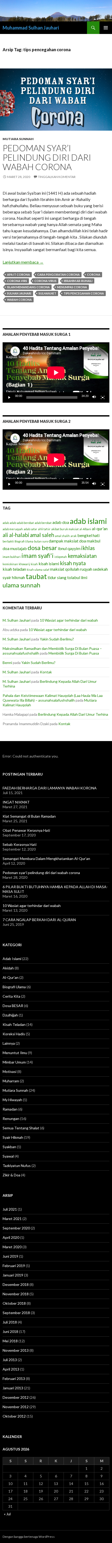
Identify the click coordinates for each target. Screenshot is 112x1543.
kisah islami (49, 563)
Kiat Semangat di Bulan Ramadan (29, 816)
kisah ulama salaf (38, 569)
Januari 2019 (13, 1275)
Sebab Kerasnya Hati (19, 844)
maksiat (57, 569)
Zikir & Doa (11, 1175)
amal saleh (42, 535)
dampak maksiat (63, 540)
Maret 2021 (12, 1218)
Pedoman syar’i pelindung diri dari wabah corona (47, 157)
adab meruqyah (13, 529)
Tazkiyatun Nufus (17, 1165)
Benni (7, 662)
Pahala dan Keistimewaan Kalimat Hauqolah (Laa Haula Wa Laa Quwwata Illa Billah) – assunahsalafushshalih (53, 697)
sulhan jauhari (19, 293)
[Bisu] (94, 397)
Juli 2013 (10, 1359)
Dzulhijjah (10, 1015)
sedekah (100, 569)
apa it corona (18, 274)
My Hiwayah (12, 1099)
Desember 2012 (16, 1397)
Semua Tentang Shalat (21, 1128)
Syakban (9, 1147)
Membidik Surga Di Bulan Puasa (73, 653)
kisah (34, 564)
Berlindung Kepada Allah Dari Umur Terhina (73, 714)
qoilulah (72, 569)
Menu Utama (105, 27)
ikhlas (88, 548)
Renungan (11, 1118)
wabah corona (19, 299)
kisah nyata (73, 563)
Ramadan (10, 1109)
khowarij (24, 564)
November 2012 (16, 1407)
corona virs (17, 280)
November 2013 (16, 1350)
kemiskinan (10, 564)
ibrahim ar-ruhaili (78, 280)
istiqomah (60, 556)
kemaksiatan (82, 556)
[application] (56, 372)
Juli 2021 (10, 1209)
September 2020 (16, 1228)
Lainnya (9, 1043)
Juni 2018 (10, 1331)
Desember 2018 (16, 1284)
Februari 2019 (14, 1265)
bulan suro (41, 541)
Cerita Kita (11, 996)
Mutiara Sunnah (18, 139)
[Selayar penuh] (102, 397)
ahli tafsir (44, 529)
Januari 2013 (13, 1388)
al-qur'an (100, 528)
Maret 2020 (12, 1247)
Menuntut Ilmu (15, 1052)
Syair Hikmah (13, 1137)
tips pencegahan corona (84, 293)
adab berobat (43, 522)
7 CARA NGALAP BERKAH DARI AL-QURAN (39, 919)
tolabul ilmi (77, 577)
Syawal (8, 1156)
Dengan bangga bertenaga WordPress (29, 1537)
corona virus (45, 280)
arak (74, 536)
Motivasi (9, 1071)
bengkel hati (88, 535)
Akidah (8, 968)
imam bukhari (12, 556)
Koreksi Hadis (14, 1034)
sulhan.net (47, 293)
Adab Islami (12, 958)
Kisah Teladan (14, 1024)
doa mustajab (15, 548)
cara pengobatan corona (58, 274)
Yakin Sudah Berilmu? (57, 639)
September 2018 (16, 1312)
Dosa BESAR (13, 1005)
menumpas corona (72, 287)
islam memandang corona (28, 287)
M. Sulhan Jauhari (16, 620)
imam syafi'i (37, 555)
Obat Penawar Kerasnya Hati (26, 830)
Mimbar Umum (14, 1062)
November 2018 (16, 1294)
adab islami (88, 520)
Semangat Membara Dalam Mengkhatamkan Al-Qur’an (46, 858)
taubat (36, 576)
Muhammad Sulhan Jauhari (31, 28)
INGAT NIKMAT (16, 802)
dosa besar (42, 547)
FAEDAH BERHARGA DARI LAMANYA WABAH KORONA (50, 788)
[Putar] (9, 397)
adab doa (60, 522)
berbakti (8, 541)
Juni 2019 (10, 1256)
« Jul (7, 1514)
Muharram (11, 1081)
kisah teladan (14, 569)
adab (6, 522)
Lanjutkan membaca (23, 261)
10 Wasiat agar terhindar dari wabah (69, 620)
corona (93, 274)
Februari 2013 (14, 1378)
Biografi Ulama (24, 541)
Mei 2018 (10, 1341)
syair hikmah (14, 577)
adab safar (30, 529)
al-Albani (85, 529)
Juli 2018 (10, 1322)
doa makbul (89, 540)
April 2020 (11, 1237)
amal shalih (62, 536)
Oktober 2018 (14, 1303)
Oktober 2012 (14, 1416)
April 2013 (11, 1369)
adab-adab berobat (22, 522)
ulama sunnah (21, 585)
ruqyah (86, 569)
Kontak (46, 672)
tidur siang (57, 577)
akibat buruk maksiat (65, 529)
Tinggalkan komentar (57, 177)
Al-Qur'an (10, 977)
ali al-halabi (16, 535)
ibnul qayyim (69, 548)
